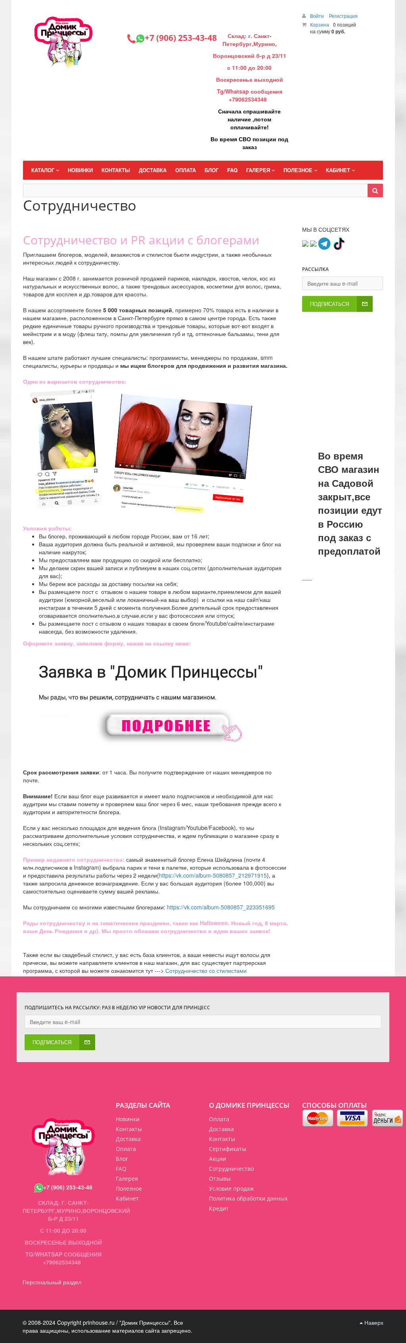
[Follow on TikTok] (338, 243)
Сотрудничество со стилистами (206, 970)
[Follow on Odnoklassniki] (313, 243)
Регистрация (343, 15)
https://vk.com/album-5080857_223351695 (221, 907)
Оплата (219, 1119)
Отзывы (220, 1178)
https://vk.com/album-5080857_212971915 (213, 875)
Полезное (129, 1188)
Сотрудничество (231, 1168)
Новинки (128, 1119)
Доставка (221, 1129)
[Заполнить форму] (173, 699)
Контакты (222, 1139)
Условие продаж (231, 1188)
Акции (217, 1158)
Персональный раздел (52, 1282)
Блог (122, 1158)
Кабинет (127, 1198)
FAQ (121, 1168)
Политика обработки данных (248, 1198)
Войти (317, 15)
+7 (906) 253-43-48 (67, 1187)
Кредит (219, 1208)
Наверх (373, 1322)
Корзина (319, 24)
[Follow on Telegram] (324, 243)
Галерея (127, 1178)
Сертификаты (227, 1149)
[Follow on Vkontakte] (305, 243)
